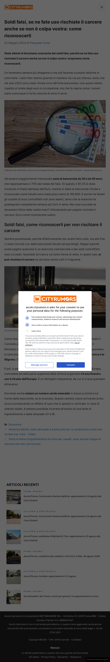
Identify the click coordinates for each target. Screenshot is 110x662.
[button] (55, 331)
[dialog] (55, 331)
